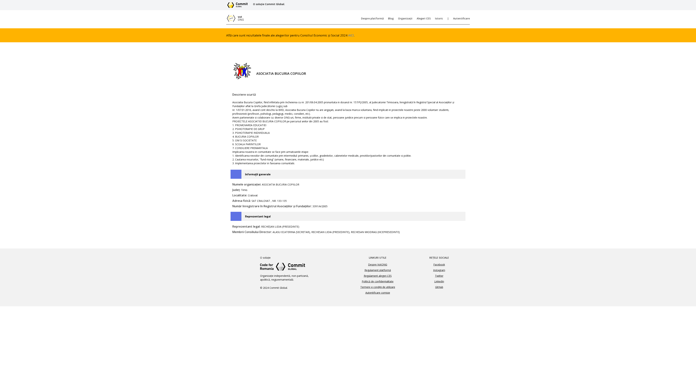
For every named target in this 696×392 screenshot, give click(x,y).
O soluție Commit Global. (269, 4)
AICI (351, 35)
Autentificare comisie (377, 292)
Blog (391, 18)
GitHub (439, 287)
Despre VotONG (377, 264)
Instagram (439, 270)
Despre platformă (372, 18)
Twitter (439, 275)
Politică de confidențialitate (377, 281)
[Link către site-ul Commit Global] (238, 5)
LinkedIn (439, 281)
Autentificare (461, 18)
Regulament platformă (377, 270)
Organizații (405, 18)
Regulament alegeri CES (378, 275)
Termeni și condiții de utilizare (377, 287)
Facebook (439, 264)
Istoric (439, 18)
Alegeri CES (424, 18)
